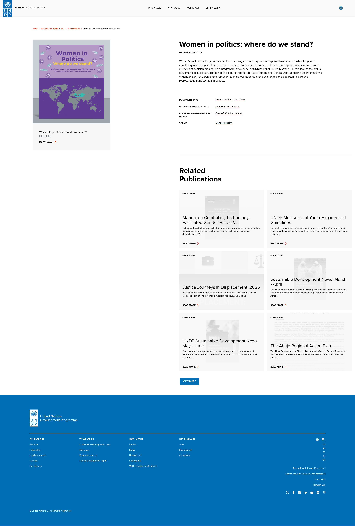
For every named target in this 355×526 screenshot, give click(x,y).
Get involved (213, 8)
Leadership (35, 450)
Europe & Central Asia (227, 106)
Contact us (184, 455)
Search (346, 8)
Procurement (185, 450)
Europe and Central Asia (30, 7)
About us (34, 444)
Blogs (132, 450)
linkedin (305, 492)
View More (189, 381)
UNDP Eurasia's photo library (143, 466)
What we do (174, 8)
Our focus (84, 450)
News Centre (135, 455)
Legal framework (38, 455)
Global (341, 8)
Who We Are (154, 8)
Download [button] (45, 142)
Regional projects (87, 455)
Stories (132, 444)
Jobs (181, 444)
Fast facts (240, 99)
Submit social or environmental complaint (305, 473)
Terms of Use (319, 484)
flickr (318, 492)
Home (35, 29)
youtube (311, 492)
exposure (324, 492)
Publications (74, 29)
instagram (299, 492)
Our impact (193, 8)
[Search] (323, 450)
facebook (293, 492)
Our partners (36, 466)
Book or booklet (224, 99)
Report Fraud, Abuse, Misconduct (309, 468)
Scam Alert (320, 479)
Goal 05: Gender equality (229, 113)
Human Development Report (93, 460)
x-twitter (287, 492)
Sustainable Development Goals (94, 444)
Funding (34, 460)
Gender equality (224, 122)
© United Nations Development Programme (51, 510)
